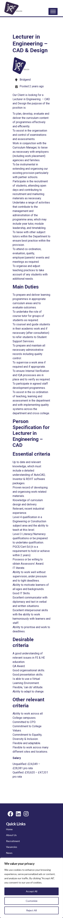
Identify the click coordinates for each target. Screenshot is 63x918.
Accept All (31, 891)
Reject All (31, 910)
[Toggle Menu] (53, 11)
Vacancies (11, 846)
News (9, 852)
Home (9, 829)
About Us (11, 835)
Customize (31, 900)
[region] (31, 888)
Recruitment (13, 841)
